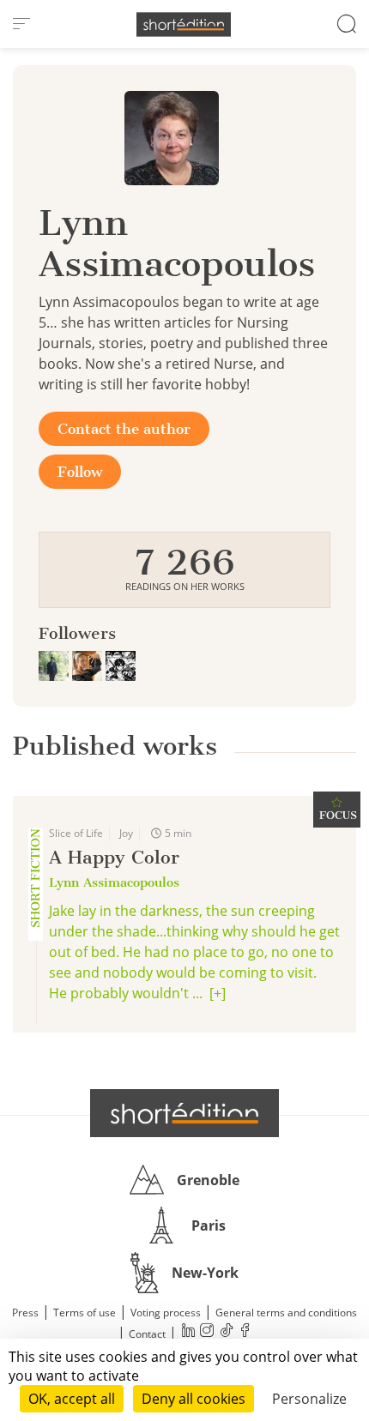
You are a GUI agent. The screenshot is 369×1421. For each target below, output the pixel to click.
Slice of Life (76, 833)
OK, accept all (71, 1398)
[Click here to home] (184, 1113)
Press (25, 1312)
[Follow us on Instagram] (207, 1332)
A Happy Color (114, 857)
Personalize (309, 1398)
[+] (217, 993)
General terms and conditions (286, 1312)
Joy (126, 833)
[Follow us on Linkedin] (188, 1332)
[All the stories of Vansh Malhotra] (55, 663)
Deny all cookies (193, 1398)
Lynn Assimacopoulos (114, 882)
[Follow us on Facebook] (244, 1332)
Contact (147, 1334)
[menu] (21, 24)
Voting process (165, 1312)
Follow (79, 471)
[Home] (183, 24)
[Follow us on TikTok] (225, 1332)
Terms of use (84, 1312)
